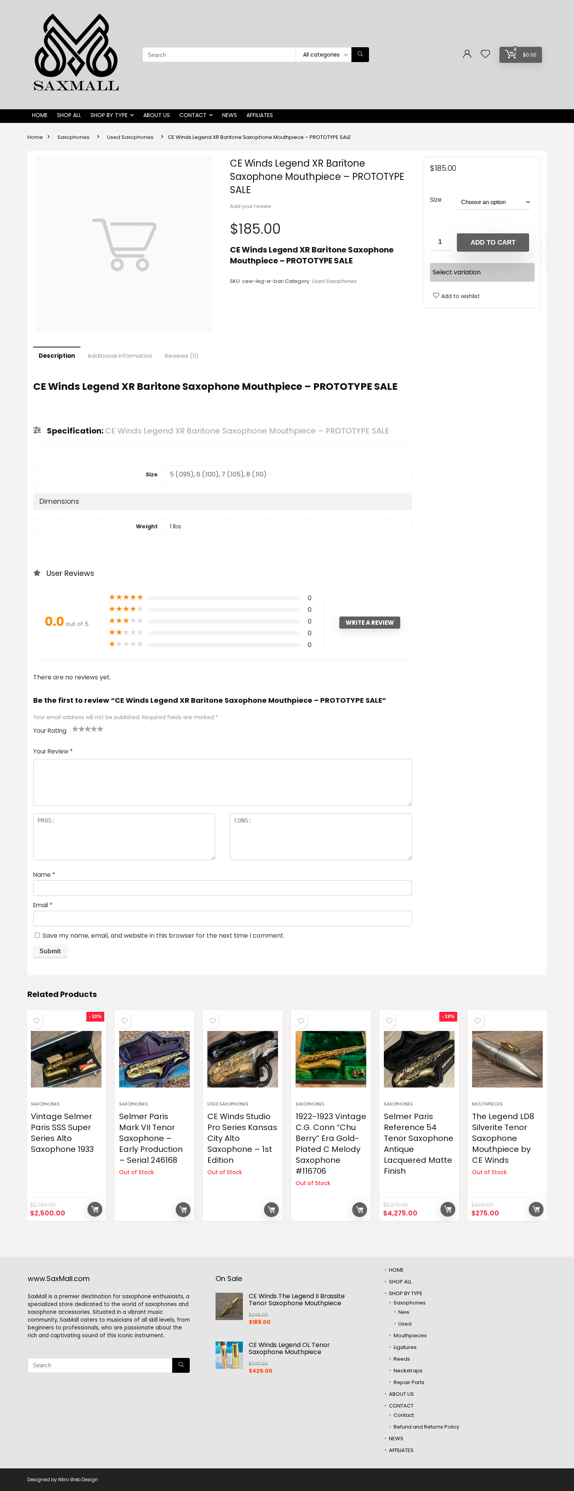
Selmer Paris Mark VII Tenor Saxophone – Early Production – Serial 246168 (151, 1138)
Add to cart (493, 242)
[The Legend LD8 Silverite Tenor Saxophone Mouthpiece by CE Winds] (507, 1059)
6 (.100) (207, 474)
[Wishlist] (485, 54)
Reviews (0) (182, 356)
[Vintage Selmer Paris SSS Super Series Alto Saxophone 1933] (66, 1059)
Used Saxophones (130, 137)
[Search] (360, 54)
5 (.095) (182, 474)
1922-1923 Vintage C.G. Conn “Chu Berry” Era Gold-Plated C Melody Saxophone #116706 (331, 1143)
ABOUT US (156, 115)
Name (44, 875)
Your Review (53, 751)
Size (436, 199)
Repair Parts (409, 1382)
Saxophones (73, 137)
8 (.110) (256, 474)
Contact (404, 1415)
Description (57, 356)
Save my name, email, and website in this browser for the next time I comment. (164, 935)
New (404, 1312)
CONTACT (193, 115)
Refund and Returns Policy (426, 1427)
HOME (40, 115)
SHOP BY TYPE (109, 115)
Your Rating (49, 731)
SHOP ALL (69, 115)
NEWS (229, 115)
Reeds (402, 1359)
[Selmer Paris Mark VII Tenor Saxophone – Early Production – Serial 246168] (154, 1059)
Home (35, 137)
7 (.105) (232, 474)
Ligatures (405, 1347)
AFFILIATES (259, 115)
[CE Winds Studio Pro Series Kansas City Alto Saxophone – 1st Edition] (242, 1059)
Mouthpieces (487, 1104)
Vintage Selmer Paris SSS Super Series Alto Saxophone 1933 (62, 1133)
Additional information (119, 356)
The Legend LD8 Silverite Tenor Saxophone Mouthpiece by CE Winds (503, 1138)
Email (42, 905)
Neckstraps (408, 1370)
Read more (183, 1209)
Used (405, 1324)
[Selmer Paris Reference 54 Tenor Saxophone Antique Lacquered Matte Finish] (419, 1059)
